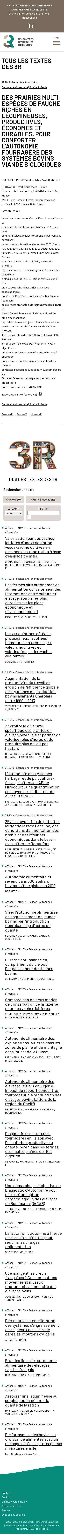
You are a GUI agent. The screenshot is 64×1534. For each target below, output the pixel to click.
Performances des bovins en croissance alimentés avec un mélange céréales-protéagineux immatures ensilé (33, 1441)
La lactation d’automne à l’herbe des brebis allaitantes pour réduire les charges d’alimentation (33, 1240)
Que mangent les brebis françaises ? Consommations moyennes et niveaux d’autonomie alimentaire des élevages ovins (31, 1282)
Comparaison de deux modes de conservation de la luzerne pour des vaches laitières (31, 1004)
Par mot (43, 508)
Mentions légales (11, 1505)
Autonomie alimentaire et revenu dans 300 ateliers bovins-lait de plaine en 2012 (30, 881)
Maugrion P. (36, 414)
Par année (13, 508)
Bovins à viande (38, 87)
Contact (6, 1492)
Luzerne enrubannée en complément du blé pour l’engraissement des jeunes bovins (29, 966)
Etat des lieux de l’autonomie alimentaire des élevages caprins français (31, 1365)
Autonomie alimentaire (15, 87)
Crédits (6, 1497)
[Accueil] (18, 41)
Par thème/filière (43, 499)
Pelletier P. (7, 414)
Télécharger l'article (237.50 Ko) (19, 394)
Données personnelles (14, 1501)
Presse (6, 1510)
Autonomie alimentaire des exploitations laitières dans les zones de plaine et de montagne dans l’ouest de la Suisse (33, 1045)
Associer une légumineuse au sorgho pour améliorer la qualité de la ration (31, 1400)
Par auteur (14, 499)
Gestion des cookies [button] (13, 1514)
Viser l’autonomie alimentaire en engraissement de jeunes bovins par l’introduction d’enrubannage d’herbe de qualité (31, 921)
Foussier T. (22, 414)
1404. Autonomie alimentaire (19, 82)
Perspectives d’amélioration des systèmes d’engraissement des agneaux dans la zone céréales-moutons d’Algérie (32, 1327)
